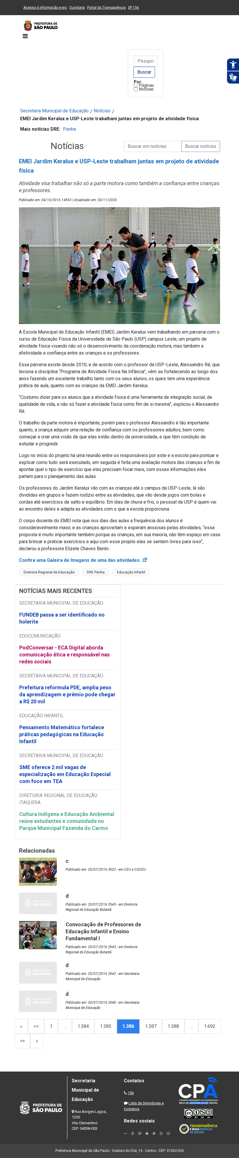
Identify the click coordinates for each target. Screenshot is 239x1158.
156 (131, 1093)
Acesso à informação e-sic (45, 8)
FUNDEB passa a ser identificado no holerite (62, 618)
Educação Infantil (131, 572)
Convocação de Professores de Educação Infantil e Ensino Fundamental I (103, 931)
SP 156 (133, 8)
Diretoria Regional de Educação (49, 572)
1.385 (105, 1026)
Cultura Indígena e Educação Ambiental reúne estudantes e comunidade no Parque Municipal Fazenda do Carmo (66, 821)
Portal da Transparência (106, 8)
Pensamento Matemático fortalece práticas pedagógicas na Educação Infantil (61, 734)
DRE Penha (96, 572)
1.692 (209, 1026)
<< (36, 1026)
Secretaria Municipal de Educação (54, 111)
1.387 (151, 1026)
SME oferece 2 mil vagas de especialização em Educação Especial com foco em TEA (65, 774)
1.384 (83, 1026)
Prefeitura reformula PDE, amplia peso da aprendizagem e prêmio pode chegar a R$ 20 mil (67, 694)
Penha (69, 129)
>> (22, 1041)
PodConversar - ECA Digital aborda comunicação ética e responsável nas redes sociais (64, 654)
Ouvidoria (77, 8)
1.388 (173, 1026)
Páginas (146, 85)
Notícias (146, 89)
